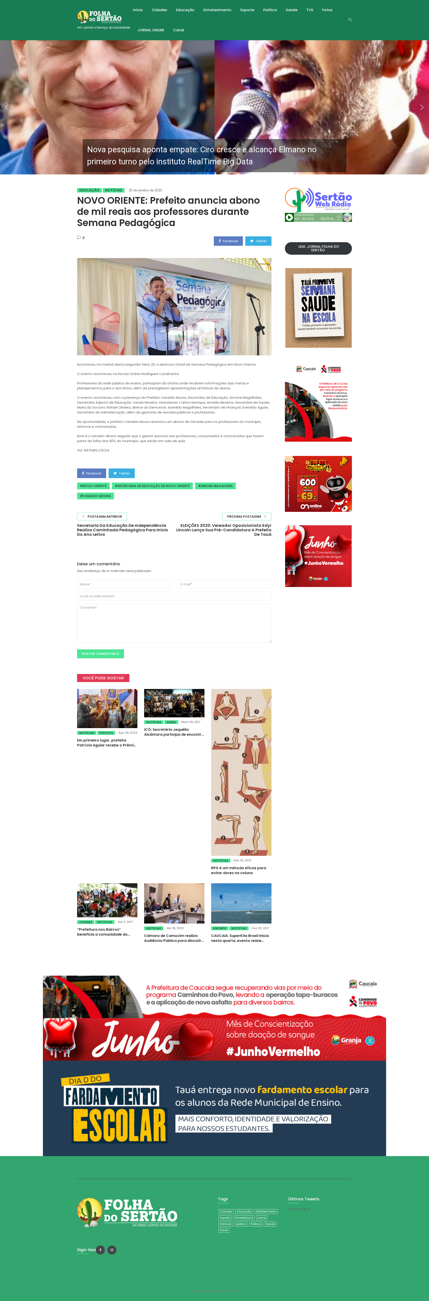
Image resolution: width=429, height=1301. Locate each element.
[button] (214, 107)
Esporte (247, 10)
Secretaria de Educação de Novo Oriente (154, 486)
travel (224, 1230)
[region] (214, 107)
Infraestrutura (244, 1218)
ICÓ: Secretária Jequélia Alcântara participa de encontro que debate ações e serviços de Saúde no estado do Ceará (174, 737)
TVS (309, 10)
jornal (262, 1218)
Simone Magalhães (217, 486)
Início (138, 10)
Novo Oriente (95, 486)
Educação (185, 10)
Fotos (327, 10)
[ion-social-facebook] (100, 1250)
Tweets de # (299, 1209)
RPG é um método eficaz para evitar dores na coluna (238, 870)
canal (178, 30)
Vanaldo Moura (97, 496)
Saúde (291, 10)
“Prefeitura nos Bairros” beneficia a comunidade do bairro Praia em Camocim (102, 934)
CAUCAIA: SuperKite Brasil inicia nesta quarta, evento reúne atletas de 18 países (240, 940)
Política (270, 10)
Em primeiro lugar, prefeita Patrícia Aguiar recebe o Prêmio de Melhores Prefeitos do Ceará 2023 (106, 748)
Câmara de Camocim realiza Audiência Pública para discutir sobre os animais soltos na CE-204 (172, 943)
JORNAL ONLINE (150, 30)
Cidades (159, 10)
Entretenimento (217, 10)
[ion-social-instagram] (111, 1250)
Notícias (113, 190)
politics (106, 733)
